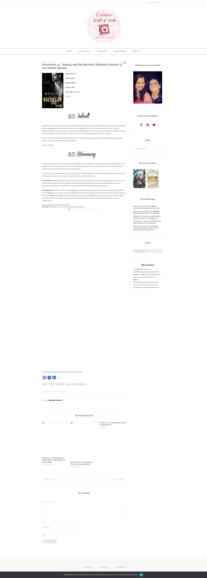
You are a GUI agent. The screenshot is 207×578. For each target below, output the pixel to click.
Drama (45, 384)
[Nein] (204, 575)
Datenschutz (84, 51)
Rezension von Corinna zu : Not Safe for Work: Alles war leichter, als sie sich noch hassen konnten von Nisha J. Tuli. (146, 228)
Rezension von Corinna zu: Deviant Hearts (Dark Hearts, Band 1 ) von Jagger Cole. (146, 217)
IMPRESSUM (102, 51)
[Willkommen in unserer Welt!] (147, 103)
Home (68, 51)
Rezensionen (120, 51)
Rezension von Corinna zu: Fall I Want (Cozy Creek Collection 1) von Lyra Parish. (147, 222)
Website (44, 535)
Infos (71, 96)
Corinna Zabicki (61, 391)
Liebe (68, 384)
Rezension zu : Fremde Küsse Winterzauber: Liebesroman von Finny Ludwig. (53, 460)
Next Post (119, 479)
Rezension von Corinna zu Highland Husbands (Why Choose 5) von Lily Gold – (146, 207)
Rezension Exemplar (79, 384)
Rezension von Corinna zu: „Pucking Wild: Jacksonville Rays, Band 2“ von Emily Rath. (146, 212)
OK (141, 575)
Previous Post (50, 479)
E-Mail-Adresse (46, 528)
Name (44, 522)
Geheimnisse (60, 384)
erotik (51, 384)
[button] (44, 377)
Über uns (137, 51)
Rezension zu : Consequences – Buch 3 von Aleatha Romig (82, 463)
